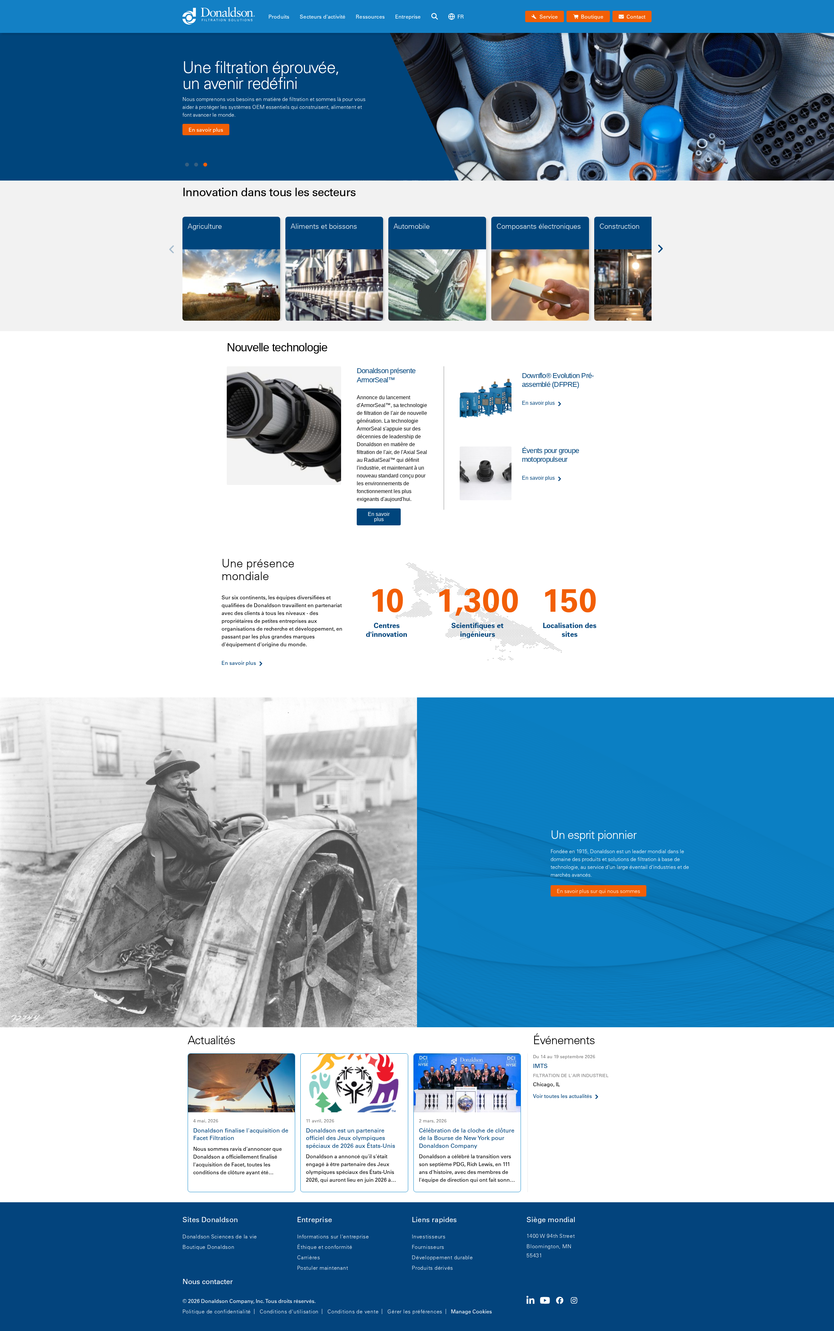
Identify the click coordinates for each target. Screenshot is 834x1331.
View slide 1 (187, 165)
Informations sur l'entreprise (333, 1236)
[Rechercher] (434, 16)
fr (460, 16)
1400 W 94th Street (550, 1236)
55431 (534, 1255)
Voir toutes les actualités (562, 1096)
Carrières (308, 1257)
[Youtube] (547, 1305)
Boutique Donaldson (208, 1247)
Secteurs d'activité (322, 16)
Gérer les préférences (414, 1311)
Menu (270, 5)
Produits (278, 16)
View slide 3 (205, 165)
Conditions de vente (353, 1311)
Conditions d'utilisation (289, 1311)
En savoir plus (206, 129)
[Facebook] (562, 1305)
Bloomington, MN (548, 1246)
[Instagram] (576, 1305)
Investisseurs (429, 1236)
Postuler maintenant (322, 1267)
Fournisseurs (428, 1247)
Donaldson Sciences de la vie (219, 1236)
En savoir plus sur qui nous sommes (598, 891)
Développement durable (442, 1257)
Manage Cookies (471, 1311)
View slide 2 (196, 165)
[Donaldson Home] (222, 16)
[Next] (664, 253)
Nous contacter (207, 1281)
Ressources (370, 16)
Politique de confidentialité (216, 1311)
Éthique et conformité (324, 1247)
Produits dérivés (432, 1267)
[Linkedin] (533, 1305)
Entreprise (408, 16)
